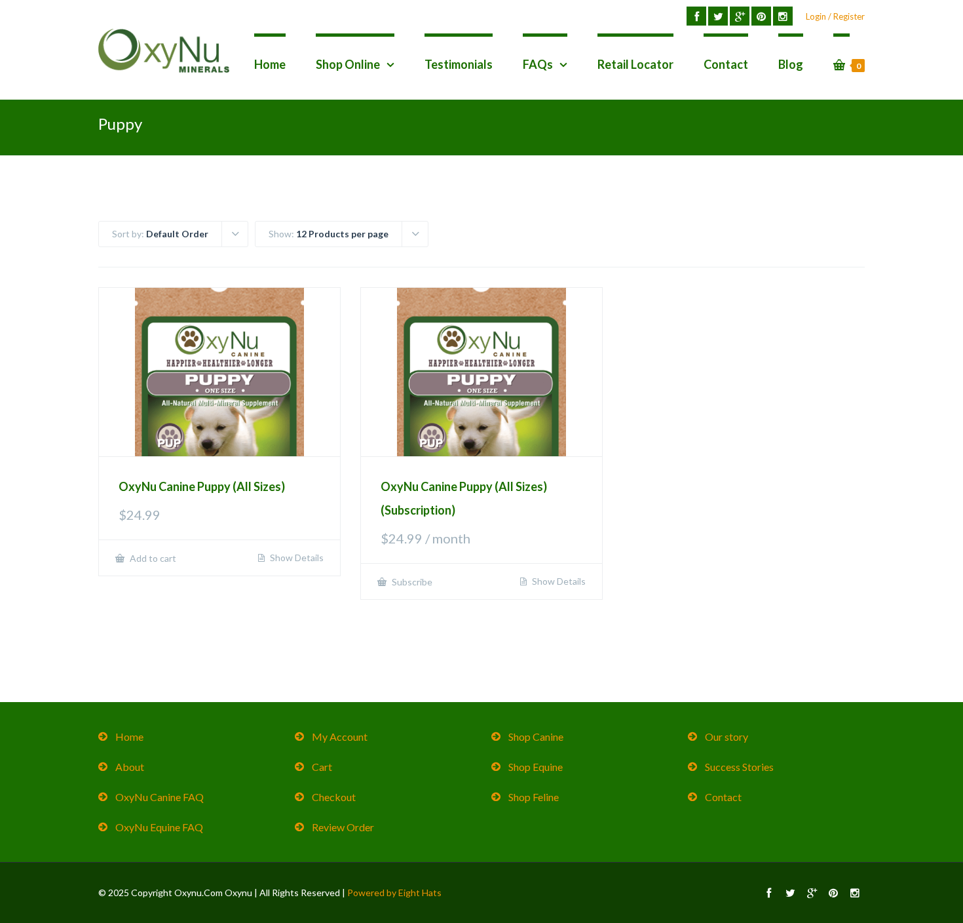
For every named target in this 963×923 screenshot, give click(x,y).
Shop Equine (535, 766)
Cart (322, 766)
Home (270, 64)
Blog (790, 64)
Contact (726, 64)
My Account (340, 736)
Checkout (334, 797)
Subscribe (411, 582)
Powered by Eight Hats (394, 892)
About (129, 766)
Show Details (296, 557)
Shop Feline (533, 797)
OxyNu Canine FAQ (159, 797)
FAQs (538, 64)
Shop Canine (535, 736)
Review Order (343, 827)
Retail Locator (635, 64)
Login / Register (835, 16)
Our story (726, 736)
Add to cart (152, 558)
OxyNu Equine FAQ (159, 827)
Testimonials (459, 64)
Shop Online (348, 64)
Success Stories (739, 766)
